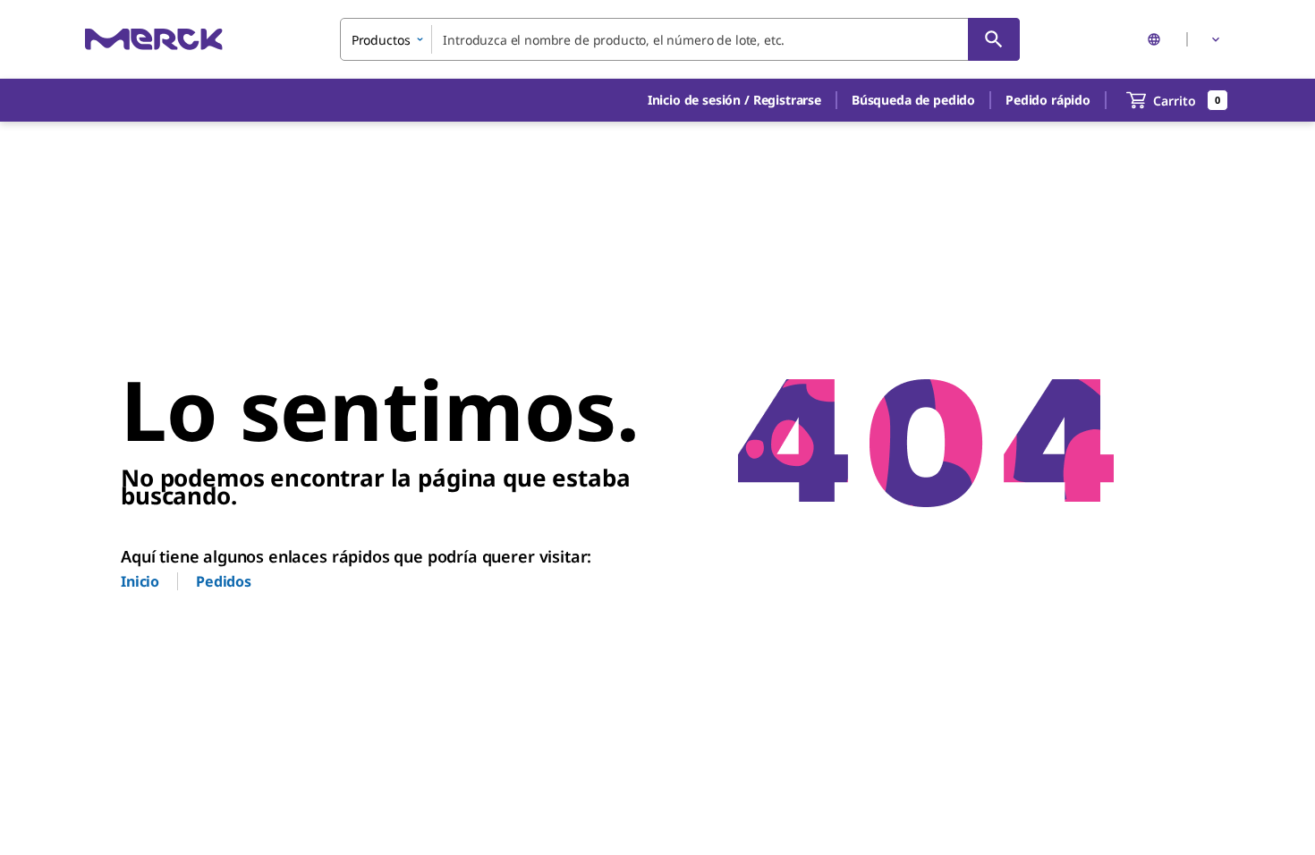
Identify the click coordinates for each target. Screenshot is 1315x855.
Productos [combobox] (381, 39)
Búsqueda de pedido (913, 99)
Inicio (140, 581)
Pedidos (223, 581)
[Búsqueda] (994, 39)
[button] (734, 100)
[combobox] (680, 39)
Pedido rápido (1047, 99)
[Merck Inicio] (154, 39)
